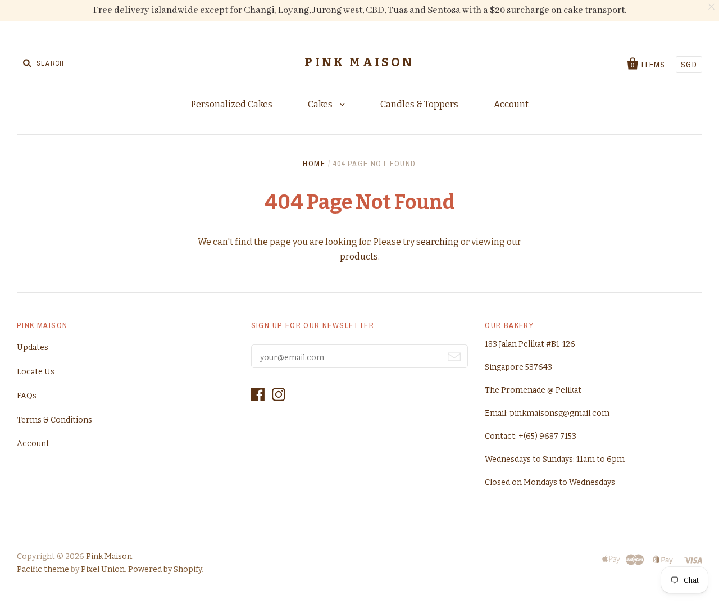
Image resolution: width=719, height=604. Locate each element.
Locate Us (35, 371)
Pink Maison (359, 62)
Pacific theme (43, 569)
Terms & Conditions (54, 420)
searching (437, 242)
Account (511, 104)
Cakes (321, 104)
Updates (32, 347)
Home (314, 163)
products (359, 256)
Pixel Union (103, 569)
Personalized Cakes (231, 104)
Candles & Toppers (419, 104)
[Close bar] (712, 7)
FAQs (27, 396)
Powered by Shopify (165, 569)
